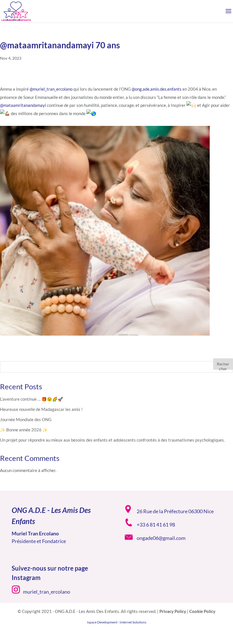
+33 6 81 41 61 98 (156, 524)
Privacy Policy (172, 611)
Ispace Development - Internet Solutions (116, 622)
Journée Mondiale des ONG (25, 419)
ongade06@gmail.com (161, 538)
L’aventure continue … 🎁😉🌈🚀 (31, 399)
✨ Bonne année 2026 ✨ (24, 429)
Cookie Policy (202, 611)
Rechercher (223, 365)
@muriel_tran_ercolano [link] (51, 89)
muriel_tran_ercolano (46, 592)
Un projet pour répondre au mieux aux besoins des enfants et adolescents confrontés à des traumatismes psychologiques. (112, 439)
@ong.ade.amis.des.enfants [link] (157, 89)
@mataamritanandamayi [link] (23, 105)
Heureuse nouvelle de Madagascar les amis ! (41, 409)
